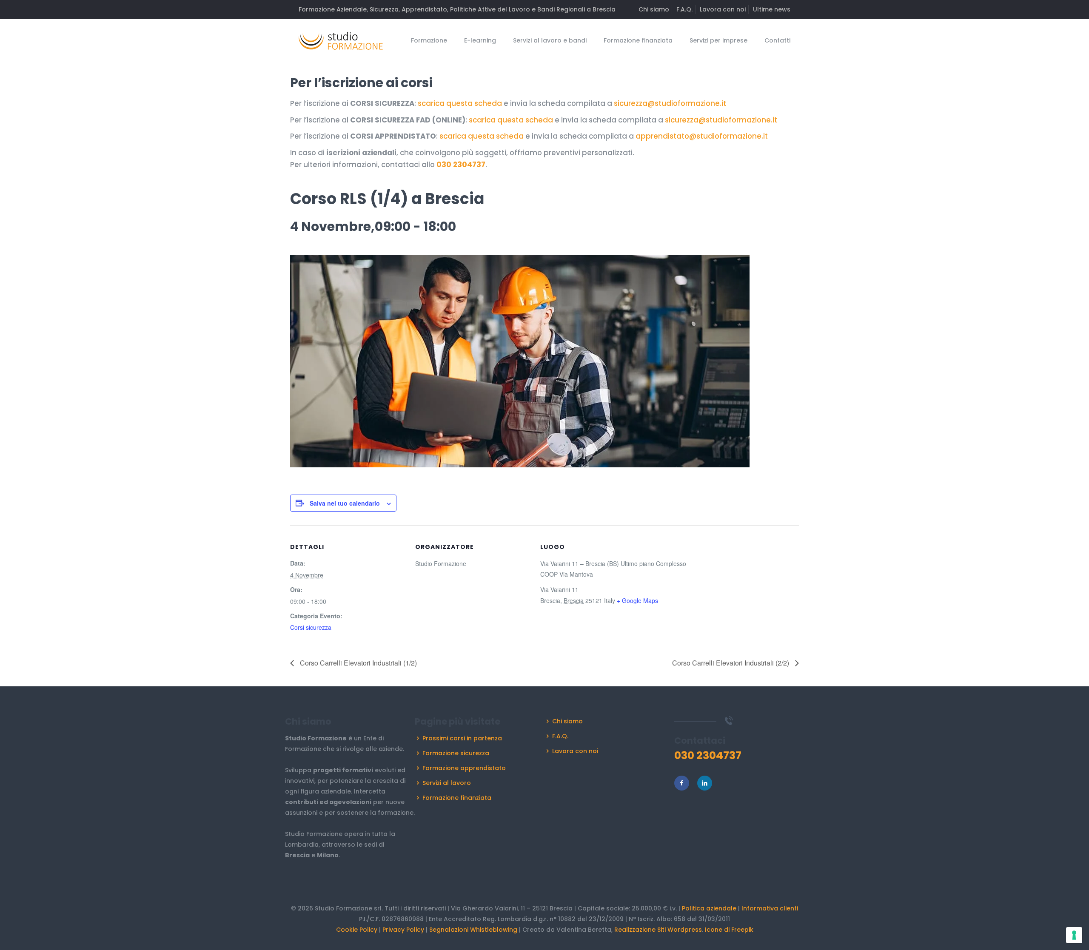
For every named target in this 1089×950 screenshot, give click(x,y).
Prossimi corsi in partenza (462, 738)
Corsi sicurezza (310, 627)
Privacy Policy (403, 929)
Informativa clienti (769, 908)
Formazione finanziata (456, 798)
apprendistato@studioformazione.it (702, 136)
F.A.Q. (684, 9)
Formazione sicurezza (455, 753)
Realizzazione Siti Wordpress (658, 929)
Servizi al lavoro (446, 783)
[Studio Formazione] (341, 40)
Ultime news (771, 9)
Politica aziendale (709, 908)
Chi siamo (654, 9)
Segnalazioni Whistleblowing (473, 929)
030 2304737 (460, 164)
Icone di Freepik (729, 929)
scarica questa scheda (460, 103)
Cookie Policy (356, 929)
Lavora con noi (723, 9)
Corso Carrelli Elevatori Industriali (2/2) (731, 663)
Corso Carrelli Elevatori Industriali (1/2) (357, 663)
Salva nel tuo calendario (345, 503)
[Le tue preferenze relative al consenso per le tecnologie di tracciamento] (1074, 935)
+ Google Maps (637, 600)
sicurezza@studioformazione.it (670, 103)
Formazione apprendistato (464, 768)
